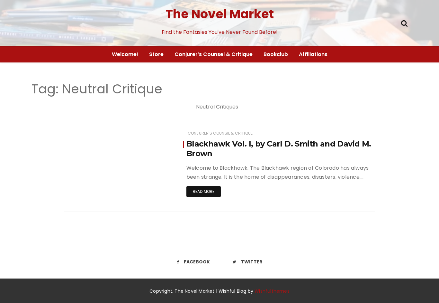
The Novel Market (220, 14)
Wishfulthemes (272, 291)
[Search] (404, 23)
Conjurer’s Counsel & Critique (214, 54)
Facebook (197, 262)
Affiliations (313, 54)
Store (156, 54)
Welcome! (125, 54)
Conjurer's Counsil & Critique (220, 133)
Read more (204, 191)
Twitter (251, 262)
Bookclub (276, 54)
